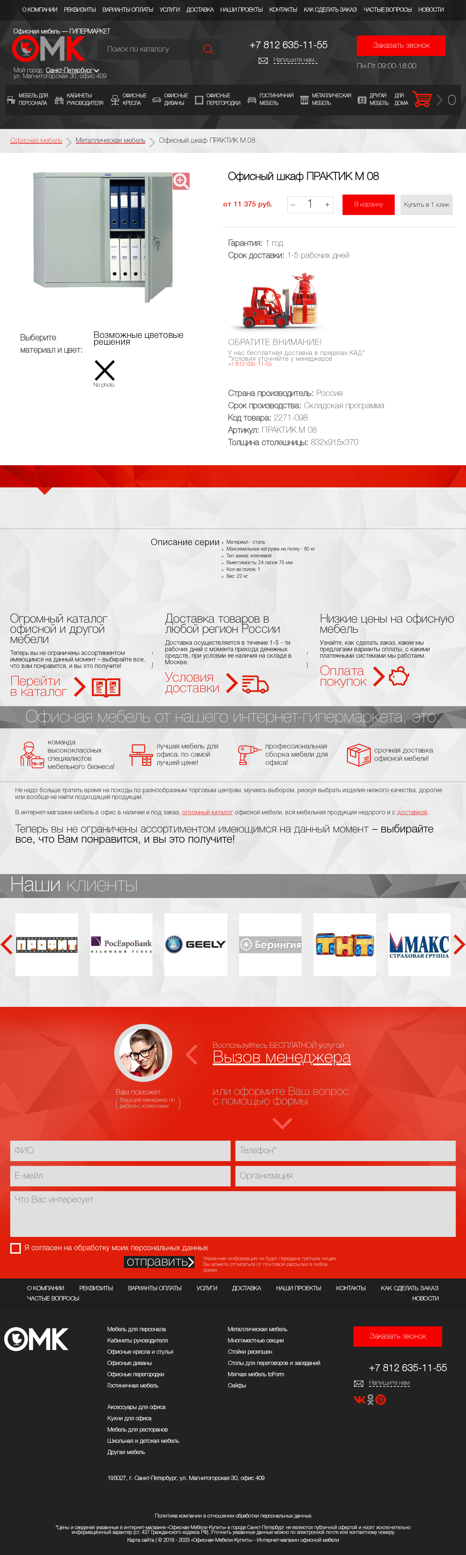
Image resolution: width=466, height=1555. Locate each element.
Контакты (283, 10)
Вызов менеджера (282, 1058)
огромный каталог (207, 812)
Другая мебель (126, 1452)
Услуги (170, 10)
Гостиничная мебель (132, 1385)
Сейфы (237, 1385)
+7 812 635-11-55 (289, 45)
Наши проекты (241, 10)
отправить (157, 1262)
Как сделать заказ (330, 10)
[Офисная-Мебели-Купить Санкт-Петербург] (48, 60)
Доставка (200, 10)
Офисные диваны (129, 1363)
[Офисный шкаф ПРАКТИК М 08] (103, 238)
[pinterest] (380, 1402)
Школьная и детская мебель (143, 1441)
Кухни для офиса (129, 1418)
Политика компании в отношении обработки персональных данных (233, 1516)
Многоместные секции (256, 1340)
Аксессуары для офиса (136, 1407)
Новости (431, 10)
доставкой (412, 812)
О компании (40, 10)
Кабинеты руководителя (137, 1340)
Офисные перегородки (135, 1374)
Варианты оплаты (128, 10)
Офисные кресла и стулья (140, 1352)
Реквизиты (80, 10)
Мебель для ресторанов (137, 1429)
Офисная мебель (36, 141)
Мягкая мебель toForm (256, 1374)
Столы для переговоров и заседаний (274, 1363)
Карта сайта (140, 1540)
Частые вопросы (388, 10)
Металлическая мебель (257, 1329)
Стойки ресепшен (250, 1352)
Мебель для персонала (136, 1329)
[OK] (371, 1402)
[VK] (360, 1402)
